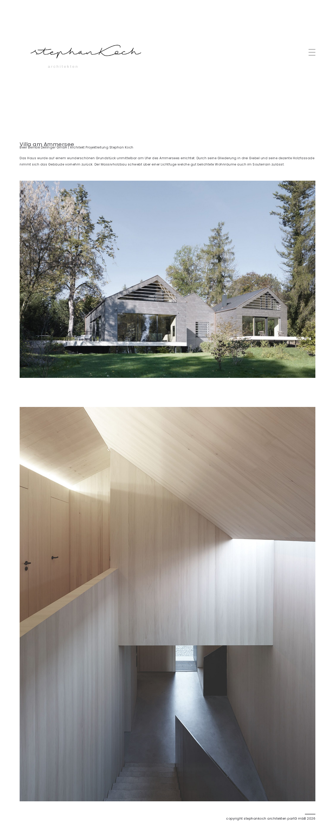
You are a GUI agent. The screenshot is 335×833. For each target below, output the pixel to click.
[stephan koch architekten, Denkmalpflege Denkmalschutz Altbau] (85, 52)
